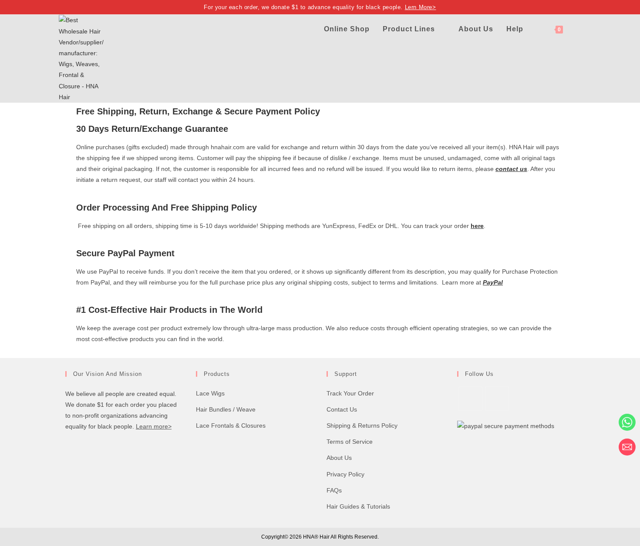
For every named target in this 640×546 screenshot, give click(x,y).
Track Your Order (350, 393)
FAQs (334, 490)
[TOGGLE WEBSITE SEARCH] (578, 29)
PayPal (493, 282)
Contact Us (342, 409)
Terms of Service (350, 441)
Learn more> (154, 426)
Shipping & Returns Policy (362, 425)
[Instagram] (497, 399)
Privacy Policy (345, 474)
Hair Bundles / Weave (226, 409)
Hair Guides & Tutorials (358, 506)
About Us (339, 457)
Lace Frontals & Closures (231, 425)
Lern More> (420, 7)
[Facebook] (470, 399)
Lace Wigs (210, 393)
